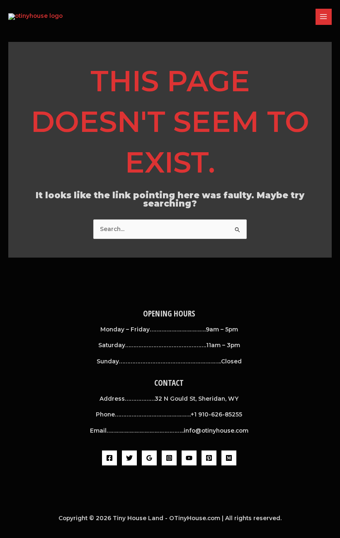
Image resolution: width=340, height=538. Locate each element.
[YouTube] (189, 457)
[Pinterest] (209, 457)
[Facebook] (109, 457)
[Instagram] (169, 457)
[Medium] (228, 457)
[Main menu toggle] (324, 17)
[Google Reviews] (149, 457)
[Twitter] (129, 457)
